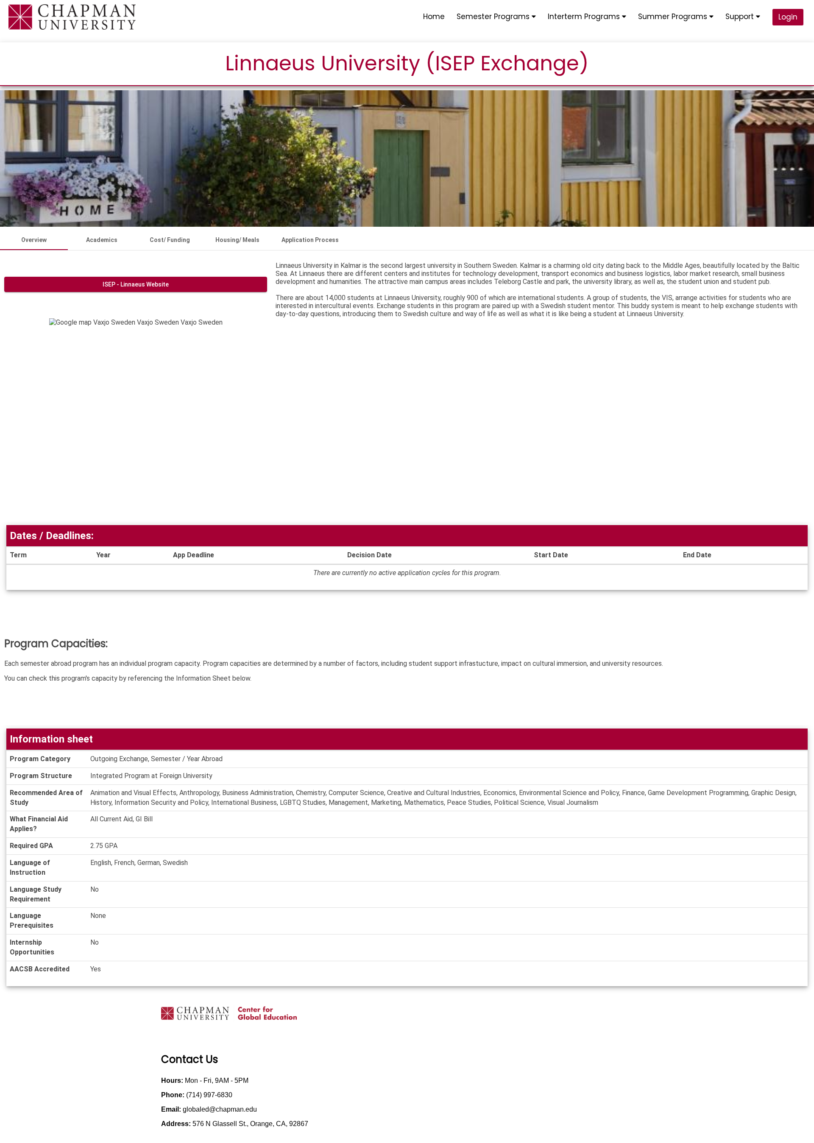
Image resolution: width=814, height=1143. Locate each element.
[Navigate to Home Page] (72, 17)
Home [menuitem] (434, 16)
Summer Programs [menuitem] (673, 16)
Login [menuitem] (787, 17)
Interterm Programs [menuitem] (585, 16)
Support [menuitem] (740, 16)
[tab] (34, 240)
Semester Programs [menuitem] (494, 16)
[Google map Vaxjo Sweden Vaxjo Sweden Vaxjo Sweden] (135, 420)
